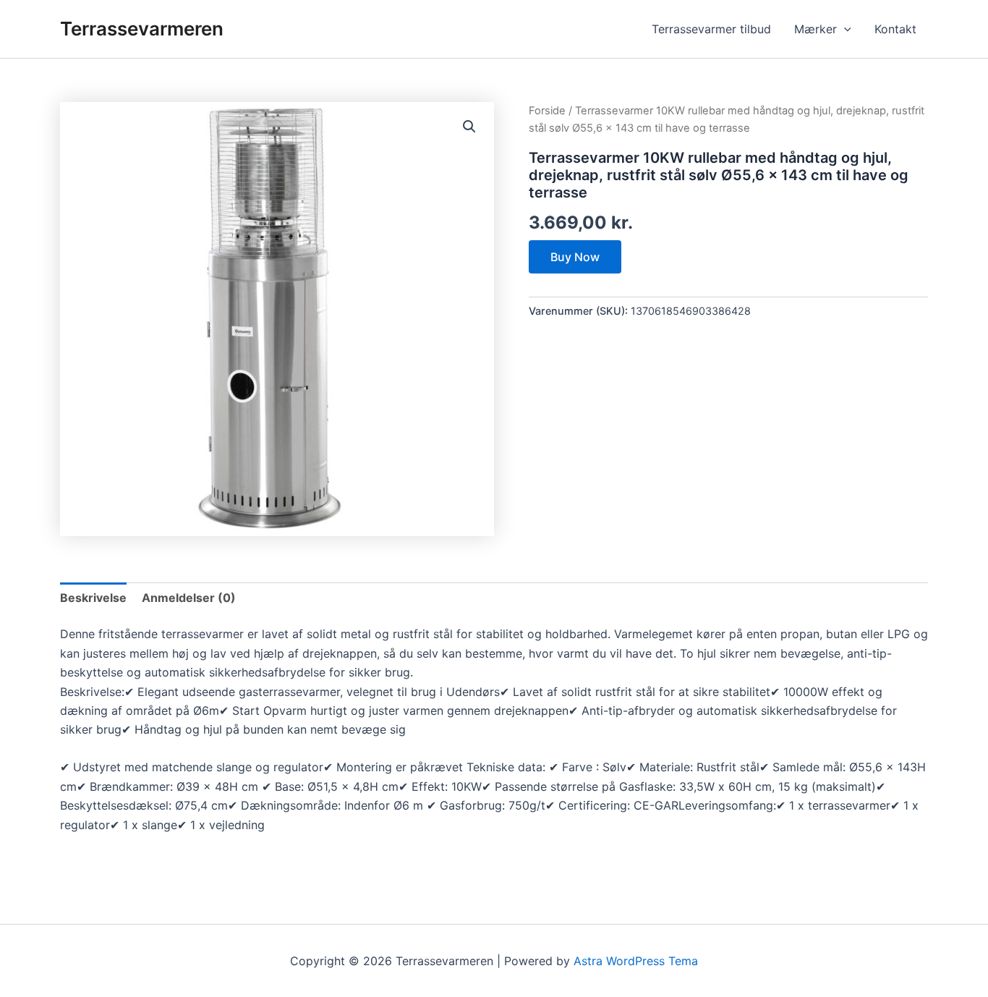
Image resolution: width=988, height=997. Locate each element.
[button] (469, 127)
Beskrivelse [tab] (93, 597)
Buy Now (575, 257)
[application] (844, 29)
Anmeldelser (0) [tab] (189, 597)
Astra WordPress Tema (636, 961)
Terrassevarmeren (141, 28)
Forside (547, 110)
